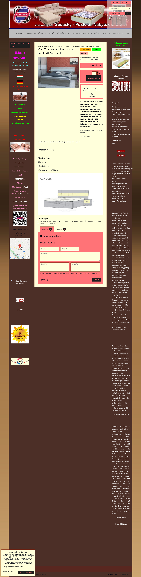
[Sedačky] (20, 283)
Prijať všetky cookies (25, 572)
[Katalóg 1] (20, 100)
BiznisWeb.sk (126, 574)
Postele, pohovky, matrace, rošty (85, 33)
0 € (128, 13)
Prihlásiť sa (116, 2)
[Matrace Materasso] (121, 68)
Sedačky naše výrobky (35, 33)
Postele (42, 224)
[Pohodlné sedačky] (70, 28)
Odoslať (96, 280)
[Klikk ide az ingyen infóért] (121, 91)
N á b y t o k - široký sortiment (72, 221)
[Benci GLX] (20, 151)
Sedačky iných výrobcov (59, 33)
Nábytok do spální (94, 221)
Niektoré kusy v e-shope (48, 221)
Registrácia (127, 2)
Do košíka (95, 78)
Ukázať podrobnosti (9, 571)
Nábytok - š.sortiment (112, 33)
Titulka (19, 33)
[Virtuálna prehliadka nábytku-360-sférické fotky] (20, 364)
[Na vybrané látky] (20, 343)
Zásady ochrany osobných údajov (35, 574)
